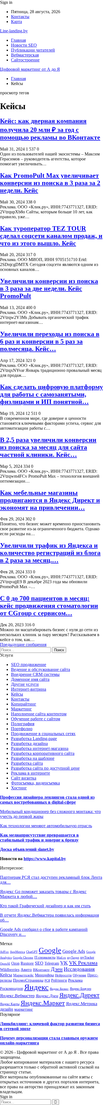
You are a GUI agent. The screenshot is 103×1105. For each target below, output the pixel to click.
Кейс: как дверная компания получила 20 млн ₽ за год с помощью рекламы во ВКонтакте (50, 129)
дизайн (6, 1009)
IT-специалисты (44, 957)
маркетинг (23, 1009)
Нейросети (63, 975)
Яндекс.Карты (10, 1004)
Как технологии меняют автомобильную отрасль (46, 825)
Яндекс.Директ (79, 995)
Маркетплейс (23, 975)
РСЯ (47, 980)
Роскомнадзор (11, 988)
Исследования (79, 969)
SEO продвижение (28, 664)
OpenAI (5, 963)
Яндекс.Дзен (47, 995)
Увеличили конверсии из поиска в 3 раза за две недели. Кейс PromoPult (49, 288)
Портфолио (21, 728)
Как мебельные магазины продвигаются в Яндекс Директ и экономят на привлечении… (50, 500)
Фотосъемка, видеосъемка (35, 783)
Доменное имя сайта (30, 679)
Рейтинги (59, 980)
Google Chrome (23, 957)
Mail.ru (61, 957)
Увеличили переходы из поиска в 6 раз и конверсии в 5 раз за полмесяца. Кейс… (49, 341)
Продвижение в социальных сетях (43, 733)
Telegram (51, 963)
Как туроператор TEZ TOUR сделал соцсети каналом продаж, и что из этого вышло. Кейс (51, 236)
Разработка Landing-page (34, 738)
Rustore (27, 963)
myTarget (73, 957)
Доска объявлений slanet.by (27, 849)
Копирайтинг (23, 704)
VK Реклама (83, 963)
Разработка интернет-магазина (39, 748)
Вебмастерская (25, 55)
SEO (39, 963)
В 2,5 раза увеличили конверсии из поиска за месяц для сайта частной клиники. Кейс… (48, 447)
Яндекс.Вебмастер (17, 995)
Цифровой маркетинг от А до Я (30, 69)
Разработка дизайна (29, 743)
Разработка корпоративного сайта (42, 753)
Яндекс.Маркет (43, 1003)
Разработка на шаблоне (32, 758)
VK (64, 963)
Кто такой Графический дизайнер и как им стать (45, 905)
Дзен (57, 969)
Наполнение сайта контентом (38, 714)
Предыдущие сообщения (23, 644)
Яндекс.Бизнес (59, 988)
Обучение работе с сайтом (35, 718)
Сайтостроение (25, 60)
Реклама (75, 980)
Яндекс (36, 987)
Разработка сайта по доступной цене (45, 768)
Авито (26, 969)
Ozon (15, 963)
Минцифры (44, 975)
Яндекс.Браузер (80, 989)
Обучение (79, 975)
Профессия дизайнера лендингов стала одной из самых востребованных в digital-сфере (47, 799)
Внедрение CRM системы (35, 674)
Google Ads (73, 951)
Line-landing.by (14, 31)
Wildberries (10, 969)
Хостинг (19, 788)
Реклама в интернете (30, 773)
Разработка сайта (27, 763)
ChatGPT (32, 951)
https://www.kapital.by (45, 858)
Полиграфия (22, 723)
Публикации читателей (33, 50)
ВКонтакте (41, 970)
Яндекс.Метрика (81, 1003)
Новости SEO (24, 45)
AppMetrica (17, 951)
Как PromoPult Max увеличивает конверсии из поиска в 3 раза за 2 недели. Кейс (50, 183)
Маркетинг (21, 709)
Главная (18, 40)
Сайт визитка (23, 778)
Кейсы (17, 694)
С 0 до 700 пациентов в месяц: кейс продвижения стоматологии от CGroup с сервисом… (49, 606)
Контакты (20, 16)
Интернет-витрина (28, 689)
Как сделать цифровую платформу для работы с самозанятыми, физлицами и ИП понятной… (51, 394)
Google (50, 950)
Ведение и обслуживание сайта (40, 669)
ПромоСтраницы (28, 980)
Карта (16, 21)
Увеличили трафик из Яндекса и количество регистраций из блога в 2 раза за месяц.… (50, 553)
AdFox (4, 951)
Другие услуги (25, 684)
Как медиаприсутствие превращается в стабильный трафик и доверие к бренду (39, 837)
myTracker (87, 957)
